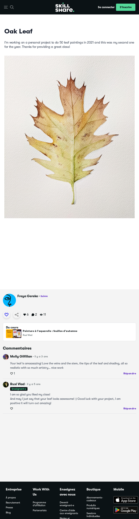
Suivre (44, 296)
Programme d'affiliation (39, 504)
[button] (6, 7)
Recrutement (13, 502)
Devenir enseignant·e (67, 504)
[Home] (64, 7)
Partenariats (40, 510)
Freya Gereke (27, 296)
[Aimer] (6, 314)
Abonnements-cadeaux (95, 499)
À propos (11, 497)
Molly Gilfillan (21, 356)
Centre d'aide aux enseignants (69, 512)
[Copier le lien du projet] (16, 314)
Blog (8, 512)
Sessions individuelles (93, 515)
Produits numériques (93, 507)
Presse (9, 507)
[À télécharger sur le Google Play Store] (123, 510)
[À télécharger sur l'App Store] (123, 500)
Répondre (129, 373)
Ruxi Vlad (17, 384)
